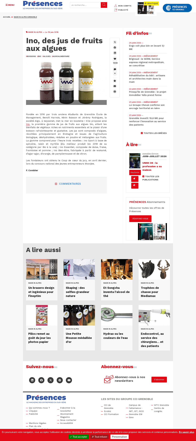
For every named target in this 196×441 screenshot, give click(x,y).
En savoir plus (186, 432)
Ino (28, 124)
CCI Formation (111, 414)
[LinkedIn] (32, 380)
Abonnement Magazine (66, 415)
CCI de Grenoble (108, 406)
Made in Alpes (35, 32)
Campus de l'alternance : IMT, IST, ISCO (136, 408)
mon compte (124, 6)
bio (39, 56)
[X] (115, 42)
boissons (31, 56)
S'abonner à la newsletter (67, 409)
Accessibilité (66, 423)
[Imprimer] (115, 91)
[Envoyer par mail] (115, 86)
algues (47, 56)
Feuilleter (135, 172)
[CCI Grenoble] (177, 8)
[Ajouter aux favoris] (115, 81)
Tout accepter (79, 436)
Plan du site (35, 426)
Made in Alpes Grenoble (25, 17)
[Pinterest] (60, 380)
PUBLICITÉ (123, 10)
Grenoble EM (135, 414)
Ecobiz (107, 411)
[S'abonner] (109, 379)
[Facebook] (115, 47)
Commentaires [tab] (70, 183)
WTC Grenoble (161, 405)
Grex (131, 417)
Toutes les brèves (155, 133)
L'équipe (33, 411)
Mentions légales (37, 423)
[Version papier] (134, 179)
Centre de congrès (159, 409)
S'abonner (159, 379)
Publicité (33, 414)
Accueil (7, 17)
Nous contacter (68, 420)
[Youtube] (69, 380)
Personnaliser (119, 436)
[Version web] (134, 186)
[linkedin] (115, 53)
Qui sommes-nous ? (39, 408)
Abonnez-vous (140, 218)
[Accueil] (43, 5)
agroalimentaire (60, 56)
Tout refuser (100, 436)
